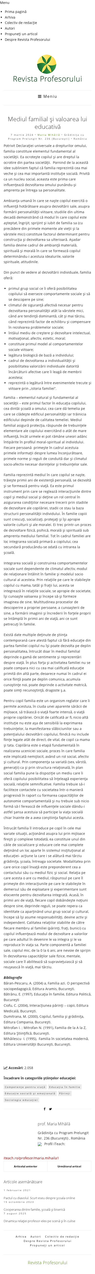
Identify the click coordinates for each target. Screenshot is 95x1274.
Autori (10, 28)
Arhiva (10, 17)
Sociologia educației (21, 1100)
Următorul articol (69, 1166)
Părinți (64, 1093)
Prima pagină (16, 11)
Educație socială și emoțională (30, 1093)
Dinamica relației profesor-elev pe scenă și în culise (39, 1221)
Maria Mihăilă (49, 134)
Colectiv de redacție (21, 22)
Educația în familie (64, 1087)
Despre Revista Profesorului (27, 39)
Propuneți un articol (21, 34)
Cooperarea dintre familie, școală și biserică (34, 1209)
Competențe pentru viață (25, 1087)
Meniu (49, 96)
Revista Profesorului (47, 1262)
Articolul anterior (25, 1166)
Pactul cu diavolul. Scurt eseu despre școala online (39, 1198)
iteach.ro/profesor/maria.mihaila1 (31, 1158)
